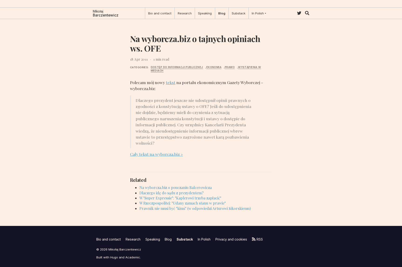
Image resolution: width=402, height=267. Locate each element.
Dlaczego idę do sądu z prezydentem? (171, 192)
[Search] (307, 13)
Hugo (114, 257)
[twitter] (299, 13)
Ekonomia (213, 67)
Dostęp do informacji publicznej (177, 67)
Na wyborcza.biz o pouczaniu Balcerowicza (175, 187)
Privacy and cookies (231, 239)
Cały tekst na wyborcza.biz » (156, 154)
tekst (170, 82)
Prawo (230, 67)
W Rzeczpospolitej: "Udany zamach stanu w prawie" (182, 203)
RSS (260, 239)
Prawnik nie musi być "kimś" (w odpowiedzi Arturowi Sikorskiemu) (195, 208)
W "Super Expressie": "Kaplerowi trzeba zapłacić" (180, 197)
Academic (132, 257)
